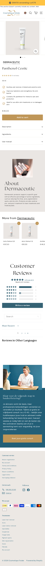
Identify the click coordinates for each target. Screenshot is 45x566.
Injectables (5, 529)
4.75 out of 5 (29, 280)
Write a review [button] (22, 305)
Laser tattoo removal (9, 526)
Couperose (5, 532)
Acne (4, 523)
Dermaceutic (26, 218)
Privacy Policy (6, 469)
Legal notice (6, 475)
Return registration (8, 459)
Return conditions (8, 472)
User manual (7, 142)
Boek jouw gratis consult (22, 438)
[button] (7, 75)
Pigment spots (7, 538)
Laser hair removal (8, 520)
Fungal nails (6, 535)
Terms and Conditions (9, 466)
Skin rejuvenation (7, 541)
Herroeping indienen (8, 478)
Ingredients (6, 134)
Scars (4, 544)
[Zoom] (35, 51)
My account (6, 462)
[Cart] (36, 13)
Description (6, 127)
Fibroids (4, 547)
